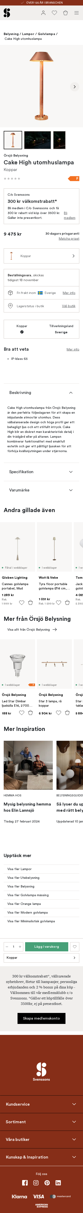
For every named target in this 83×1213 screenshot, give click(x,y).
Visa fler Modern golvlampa (27, 912)
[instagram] (36, 1183)
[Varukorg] (65, 12)
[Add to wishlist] (21, 603)
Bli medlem (69, 215)
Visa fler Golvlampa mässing (28, 895)
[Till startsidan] (7, 12)
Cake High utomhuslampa (23, 39)
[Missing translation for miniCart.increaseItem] (20, 946)
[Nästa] (74, 86)
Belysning (11, 34)
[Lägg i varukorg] (30, 602)
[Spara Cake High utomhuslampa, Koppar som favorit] (74, 946)
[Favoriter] (54, 12)
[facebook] (25, 1183)
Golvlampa (46, 34)
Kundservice (18, 1104)
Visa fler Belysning (20, 886)
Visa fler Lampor (19, 869)
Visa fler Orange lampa (24, 904)
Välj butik (68, 306)
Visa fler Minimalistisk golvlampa (31, 921)
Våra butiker (18, 1139)
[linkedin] (58, 1183)
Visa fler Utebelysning (23, 877)
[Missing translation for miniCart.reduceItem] (7, 946)
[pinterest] (47, 1183)
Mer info (69, 293)
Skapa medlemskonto (41, 1018)
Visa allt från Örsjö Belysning (28, 629)
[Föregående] (8, 86)
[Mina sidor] (43, 12)
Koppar (12, 957)
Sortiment (16, 1122)
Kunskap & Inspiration (27, 1157)
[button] (12, 178)
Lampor (28, 34)
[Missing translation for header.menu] (76, 12)
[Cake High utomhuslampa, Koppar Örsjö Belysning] (41, 86)
